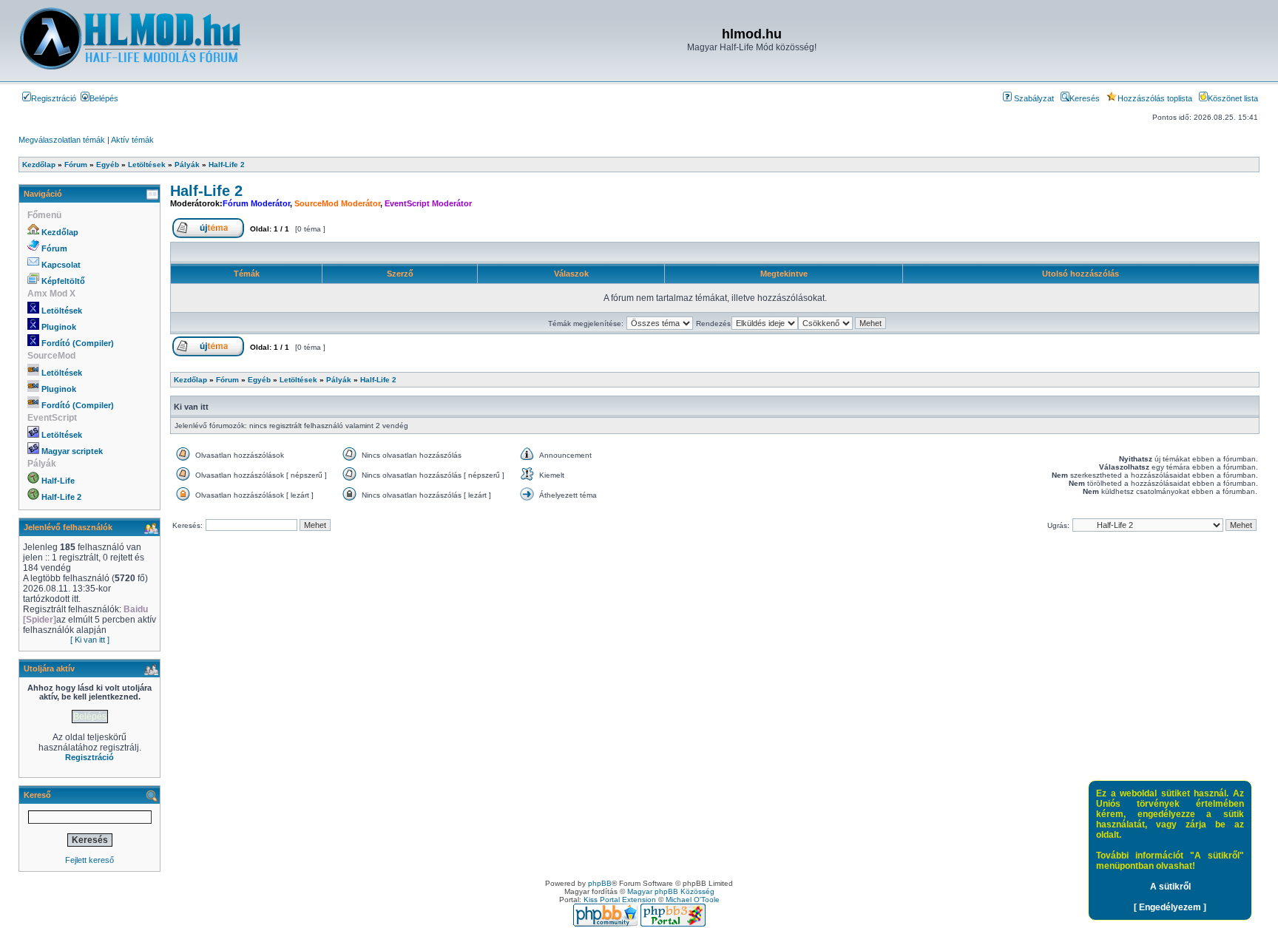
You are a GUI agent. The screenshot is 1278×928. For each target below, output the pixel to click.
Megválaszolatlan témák (61, 139)
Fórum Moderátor (256, 203)
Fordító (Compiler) (77, 343)
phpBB (600, 883)
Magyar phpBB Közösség (670, 891)
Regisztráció (53, 98)
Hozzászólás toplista (1155, 98)
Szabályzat (1033, 98)
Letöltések (61, 310)
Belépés (103, 98)
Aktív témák (132, 139)
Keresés (1084, 98)
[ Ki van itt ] (89, 639)
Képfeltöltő (63, 281)
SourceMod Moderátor (337, 203)
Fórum (54, 248)
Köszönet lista (1233, 98)
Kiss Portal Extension (620, 899)
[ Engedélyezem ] (1170, 907)
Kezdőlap (59, 232)
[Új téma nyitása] (208, 235)
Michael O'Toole (693, 899)
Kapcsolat (61, 264)
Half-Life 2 (61, 496)
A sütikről (1170, 886)
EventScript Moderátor (428, 203)
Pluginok (58, 326)
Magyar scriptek (72, 451)
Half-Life (58, 480)
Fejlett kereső (89, 860)
